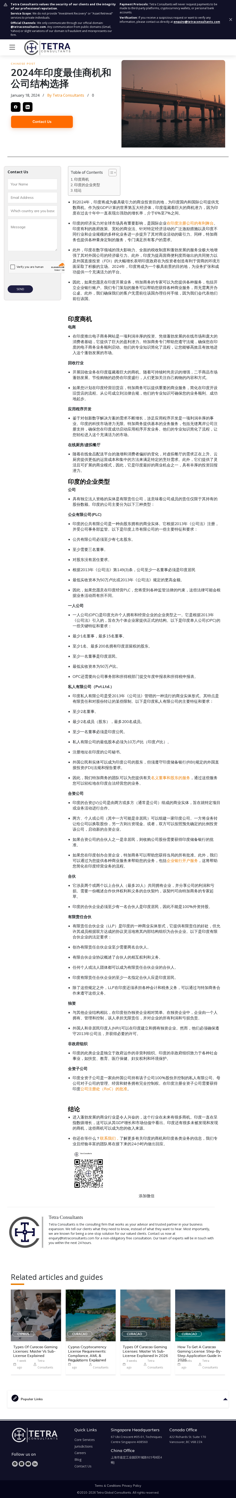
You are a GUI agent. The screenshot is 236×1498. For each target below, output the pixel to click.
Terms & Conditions (108, 1485)
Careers (80, 1453)
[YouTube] (28, 1464)
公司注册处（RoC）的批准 (103, 1088)
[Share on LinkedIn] (27, 107)
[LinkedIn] (35, 1464)
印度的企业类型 (87, 184)
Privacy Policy (131, 1485)
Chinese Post (23, 63)
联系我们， (110, 1138)
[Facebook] (15, 1464)
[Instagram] (21, 1464)
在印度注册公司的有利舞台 (190, 223)
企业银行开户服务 (182, 860)
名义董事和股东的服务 (170, 777)
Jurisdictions (83, 1446)
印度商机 (81, 179)
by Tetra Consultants (65, 95)
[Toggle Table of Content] (110, 172)
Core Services (84, 1439)
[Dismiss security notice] (230, 19)
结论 (78, 190)
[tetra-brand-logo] (39, 46)
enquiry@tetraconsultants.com (197, 22)
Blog (78, 1459)
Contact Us (41, 121)
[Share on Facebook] (16, 107)
